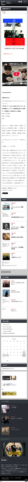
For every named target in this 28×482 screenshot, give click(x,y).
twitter (21, 2)
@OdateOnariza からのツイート (8, 368)
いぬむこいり (6, 262)
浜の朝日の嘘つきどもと (17, 217)
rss (19, 2)
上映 (12, 204)
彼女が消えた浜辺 (15, 291)
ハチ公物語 (13, 407)
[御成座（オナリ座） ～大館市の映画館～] (6, 3)
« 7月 (7, 360)
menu (25, 1)
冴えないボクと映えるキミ (8, 328)
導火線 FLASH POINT (17, 237)
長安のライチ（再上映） (17, 418)
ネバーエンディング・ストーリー (10, 265)
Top (1, 481)
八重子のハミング (16, 257)
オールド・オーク (6, 324)
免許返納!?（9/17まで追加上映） (9, 333)
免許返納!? (4, 460)
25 (7, 355)
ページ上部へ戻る (26, 480)
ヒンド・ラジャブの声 (7, 326)
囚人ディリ (14, 310)
